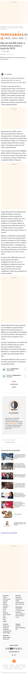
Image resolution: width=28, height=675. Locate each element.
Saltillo (14, 38)
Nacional (2, 54)
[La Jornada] (14, 406)
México (21, 38)
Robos (14, 387)
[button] (2, 38)
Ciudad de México (13, 423)
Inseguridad (14, 384)
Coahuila (7, 38)
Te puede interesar (10, 442)
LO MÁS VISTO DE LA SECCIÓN (9, 533)
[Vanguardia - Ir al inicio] (14, 35)
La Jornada (8, 74)
